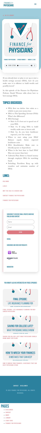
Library (8, 418)
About (7, 415)
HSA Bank (6, 181)
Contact (8, 412)
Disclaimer (9, 410)
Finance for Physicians (11, 200)
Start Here (9, 421)
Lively (5, 186)
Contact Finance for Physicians (13, 196)
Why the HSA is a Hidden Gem (12, 191)
